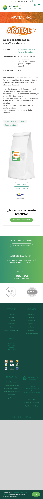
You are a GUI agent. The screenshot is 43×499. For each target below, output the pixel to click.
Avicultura (22, 50)
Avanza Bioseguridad (11, 330)
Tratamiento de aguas (11, 385)
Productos (11, 320)
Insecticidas (12, 394)
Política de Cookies (31, 406)
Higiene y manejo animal (12, 391)
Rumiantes (29, 52)
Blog (11, 327)
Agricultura (31, 324)
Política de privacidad (31, 403)
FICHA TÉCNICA (21, 184)
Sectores (11, 317)
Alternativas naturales (11, 388)
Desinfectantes (11, 382)
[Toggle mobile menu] (39, 5)
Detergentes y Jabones (11, 398)
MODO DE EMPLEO (21, 188)
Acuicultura (31, 327)
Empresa (11, 314)
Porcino (21, 52)
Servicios (11, 324)
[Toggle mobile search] (35, 5)
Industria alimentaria (31, 333)
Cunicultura (30, 50)
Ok (36, 494)
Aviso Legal (31, 399)
